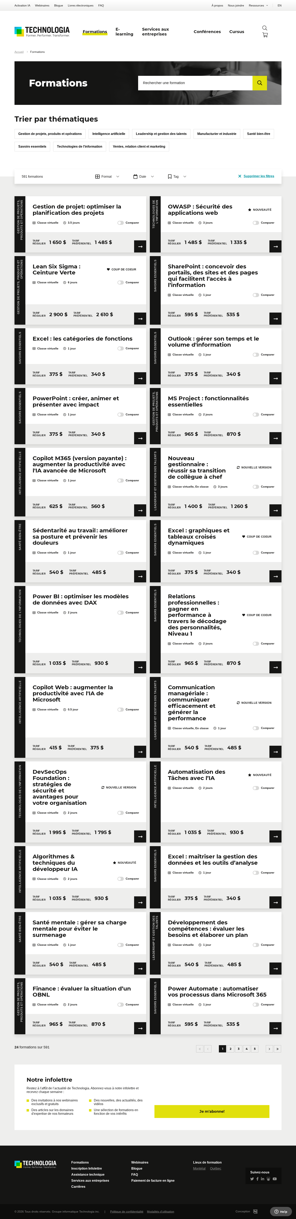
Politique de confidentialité (126, 1211)
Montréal (199, 1168)
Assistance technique (88, 1174)
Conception (243, 1211)
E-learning (124, 31)
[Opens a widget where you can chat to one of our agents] (281, 1212)
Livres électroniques (80, 5)
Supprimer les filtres (259, 176)
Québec (215, 1168)
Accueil (19, 51)
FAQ (101, 5)
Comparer (132, 222)
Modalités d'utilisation (160, 1211)
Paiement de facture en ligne (153, 1180)
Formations (80, 1162)
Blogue (58, 5)
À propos (217, 5)
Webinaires (42, 5)
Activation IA (22, 5)
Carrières (78, 1186)
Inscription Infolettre (86, 1168)
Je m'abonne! (212, 1111)
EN (280, 5)
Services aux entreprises (90, 1180)
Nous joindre (236, 5)
